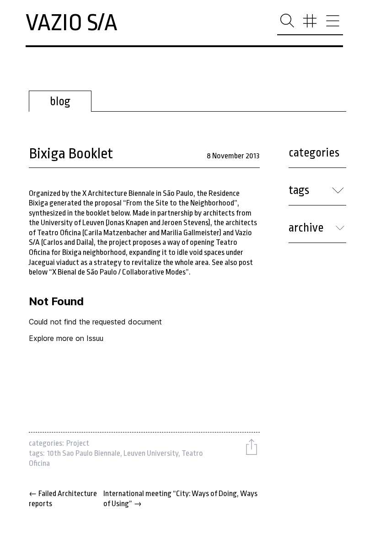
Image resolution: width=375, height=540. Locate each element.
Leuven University (150, 453)
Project (77, 443)
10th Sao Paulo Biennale (83, 453)
